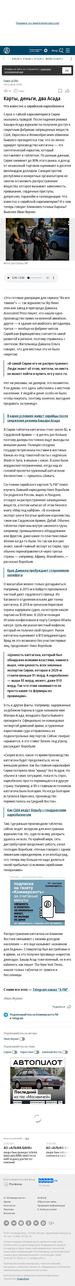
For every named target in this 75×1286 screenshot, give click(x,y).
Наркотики (26, 1052)
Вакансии (9, 1213)
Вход (55, 50)
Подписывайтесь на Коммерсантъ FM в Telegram (34, 1016)
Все (27, 1138)
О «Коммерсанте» (14, 1197)
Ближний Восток (52, 1052)
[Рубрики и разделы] (67, 50)
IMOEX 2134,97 (53, 58)
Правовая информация (51, 1205)
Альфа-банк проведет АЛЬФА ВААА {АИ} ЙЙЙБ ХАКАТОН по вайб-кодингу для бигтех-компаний (20, 1157)
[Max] (43, 1223)
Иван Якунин (11, 1038)
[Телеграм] (6, 1223)
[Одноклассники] (28, 1223)
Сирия (7, 1052)
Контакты (9, 1205)
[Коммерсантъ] (7, 50)
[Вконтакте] (14, 1223)
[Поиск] (61, 50)
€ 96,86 (27, 58)
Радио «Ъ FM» (11, 80)
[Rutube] (36, 1223)
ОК (67, 70)
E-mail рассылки (47, 1209)
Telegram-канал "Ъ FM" (50, 989)
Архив (7, 1201)
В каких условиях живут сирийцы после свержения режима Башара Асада (37, 418)
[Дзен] (21, 1223)
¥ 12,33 (38, 58)
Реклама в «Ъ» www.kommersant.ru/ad (37, 23)
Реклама (9, 1209)
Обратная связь (47, 1201)
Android (42, 1197)
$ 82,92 (16, 58)
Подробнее (23, 1278)
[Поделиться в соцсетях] (67, 91)
